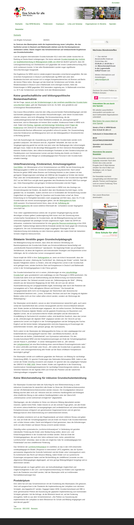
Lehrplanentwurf (23, 344)
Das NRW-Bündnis (33, 24)
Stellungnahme (44, 258)
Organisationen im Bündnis (95, 24)
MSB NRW (26, 508)
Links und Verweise (75, 24)
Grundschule (17, 508)
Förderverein (48, 24)
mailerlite (96, 161)
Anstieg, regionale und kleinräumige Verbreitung (45, 125)
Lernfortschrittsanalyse (37, 447)
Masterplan (34, 508)
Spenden (112, 24)
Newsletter (19, 29)
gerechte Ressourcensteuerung (64, 223)
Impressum (60, 24)
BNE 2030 (31, 364)
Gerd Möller (18, 167)
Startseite (19, 24)
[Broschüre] (105, 237)
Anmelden (116, 2)
